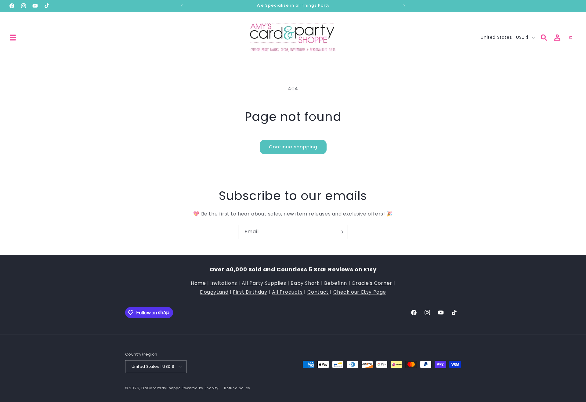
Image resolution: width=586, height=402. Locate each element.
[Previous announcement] (182, 6)
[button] (13, 37)
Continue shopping (293, 146)
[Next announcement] (404, 6)
